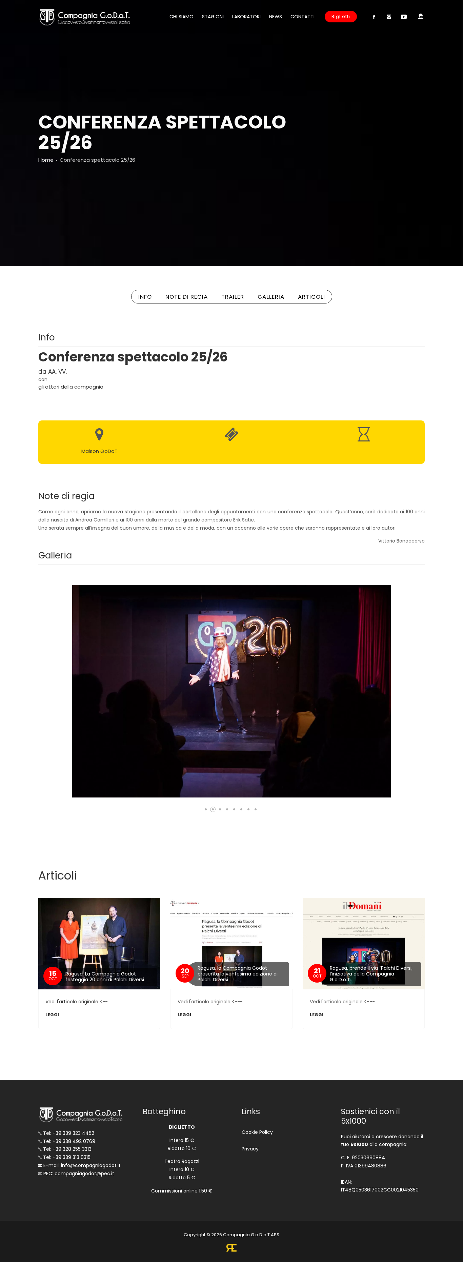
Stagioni (213, 16)
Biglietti (340, 16)
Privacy (250, 1148)
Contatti (302, 16)
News (275, 16)
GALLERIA (271, 297)
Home (46, 159)
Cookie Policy (257, 1132)
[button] (205, 809)
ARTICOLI (311, 297)
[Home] (84, 17)
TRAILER (232, 297)
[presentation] (72, 691)
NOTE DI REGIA (186, 297)
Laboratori (246, 16)
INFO (145, 297)
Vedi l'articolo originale (71, 1001)
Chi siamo (181, 16)
